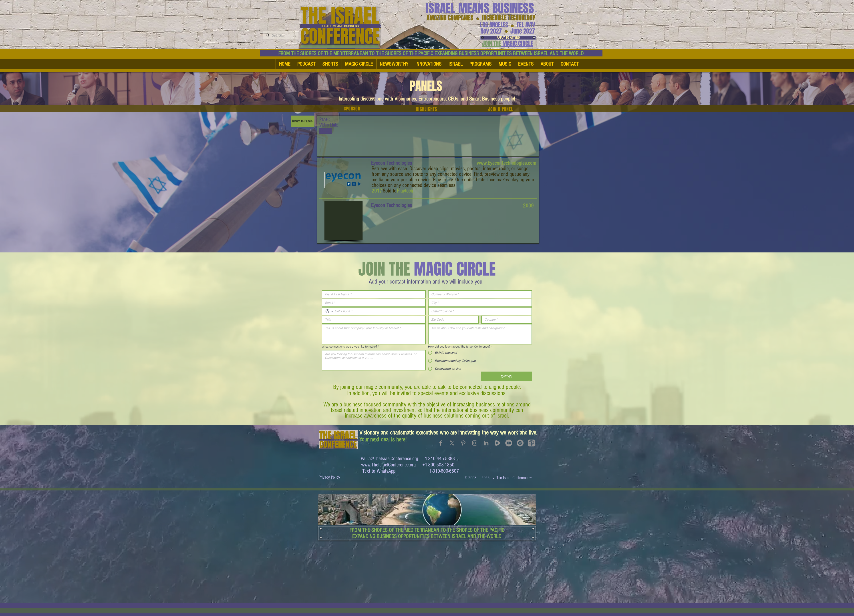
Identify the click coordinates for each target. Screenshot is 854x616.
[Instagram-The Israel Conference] (474, 443)
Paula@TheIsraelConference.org (389, 459)
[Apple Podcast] (531, 443)
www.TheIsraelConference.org (388, 465)
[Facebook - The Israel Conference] (440, 443)
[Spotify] (520, 443)
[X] (452, 443)
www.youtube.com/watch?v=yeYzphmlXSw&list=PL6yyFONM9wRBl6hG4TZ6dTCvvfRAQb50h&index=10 (325, 131)
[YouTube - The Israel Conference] (508, 443)
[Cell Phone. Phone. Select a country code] (329, 311)
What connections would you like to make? (350, 346)
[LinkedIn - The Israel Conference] (486, 443)
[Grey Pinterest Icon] (463, 443)
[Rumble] (497, 443)
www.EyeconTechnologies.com (506, 163)
